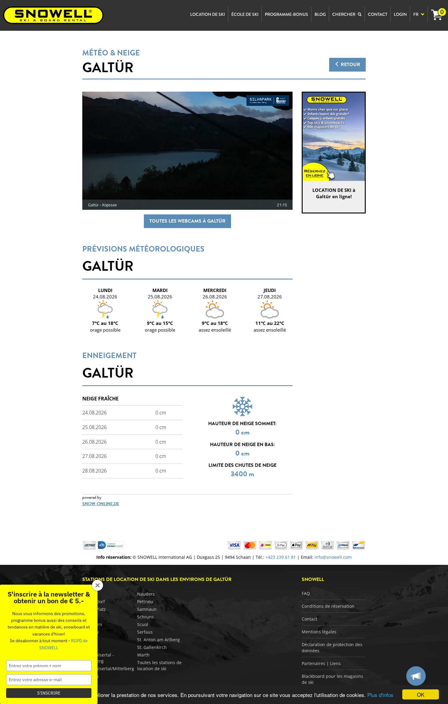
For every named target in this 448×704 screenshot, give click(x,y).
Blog (320, 14)
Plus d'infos (380, 695)
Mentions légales (319, 632)
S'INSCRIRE (48, 693)
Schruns (145, 617)
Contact (309, 619)
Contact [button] (377, 14)
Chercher (344, 14)
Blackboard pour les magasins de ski (332, 679)
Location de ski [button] (207, 14)
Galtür (107, 68)
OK (420, 694)
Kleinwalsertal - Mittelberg (98, 658)
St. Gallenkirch (152, 647)
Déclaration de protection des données (332, 647)
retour (350, 64)
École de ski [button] (244, 14)
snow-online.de (100, 504)
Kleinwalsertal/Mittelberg (108, 668)
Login (400, 14)
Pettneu (145, 601)
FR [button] (416, 14)
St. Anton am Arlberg (158, 639)
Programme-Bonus (286, 14)
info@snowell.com (333, 557)
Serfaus (145, 632)
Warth (143, 655)
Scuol (142, 624)
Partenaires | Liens (321, 663)
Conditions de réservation (328, 606)
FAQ (306, 593)
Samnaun (147, 609)
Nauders (146, 594)
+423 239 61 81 (280, 557)
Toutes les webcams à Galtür (187, 221)
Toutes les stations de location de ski (159, 665)
